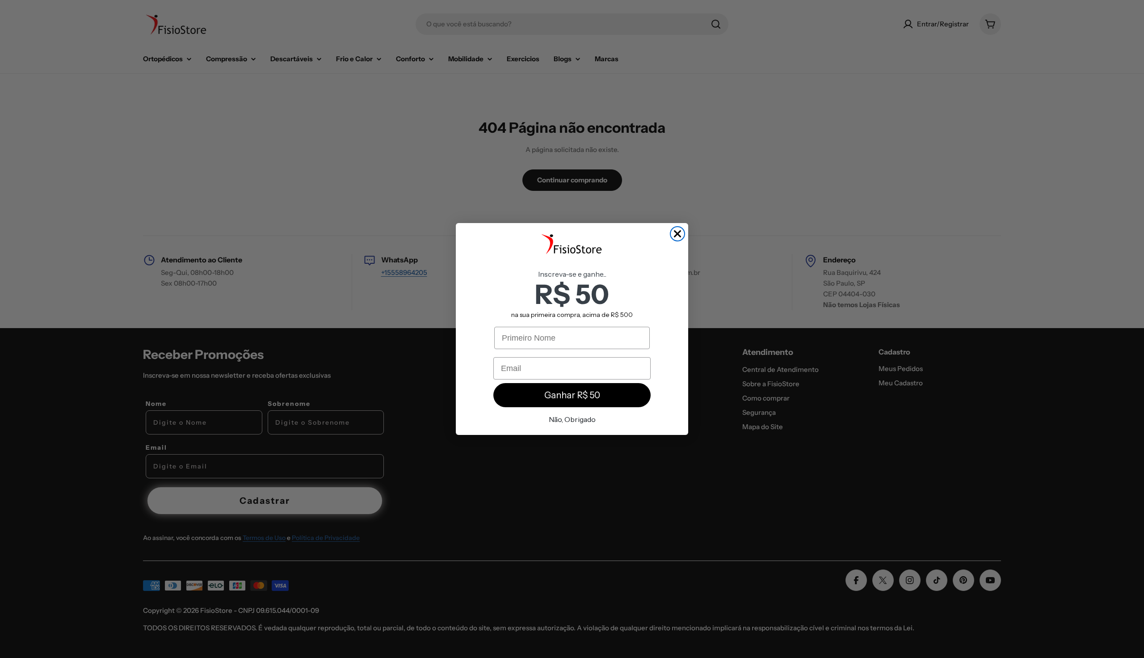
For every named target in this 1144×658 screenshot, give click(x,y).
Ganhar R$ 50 (572, 395)
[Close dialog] (677, 234)
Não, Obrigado (572, 419)
